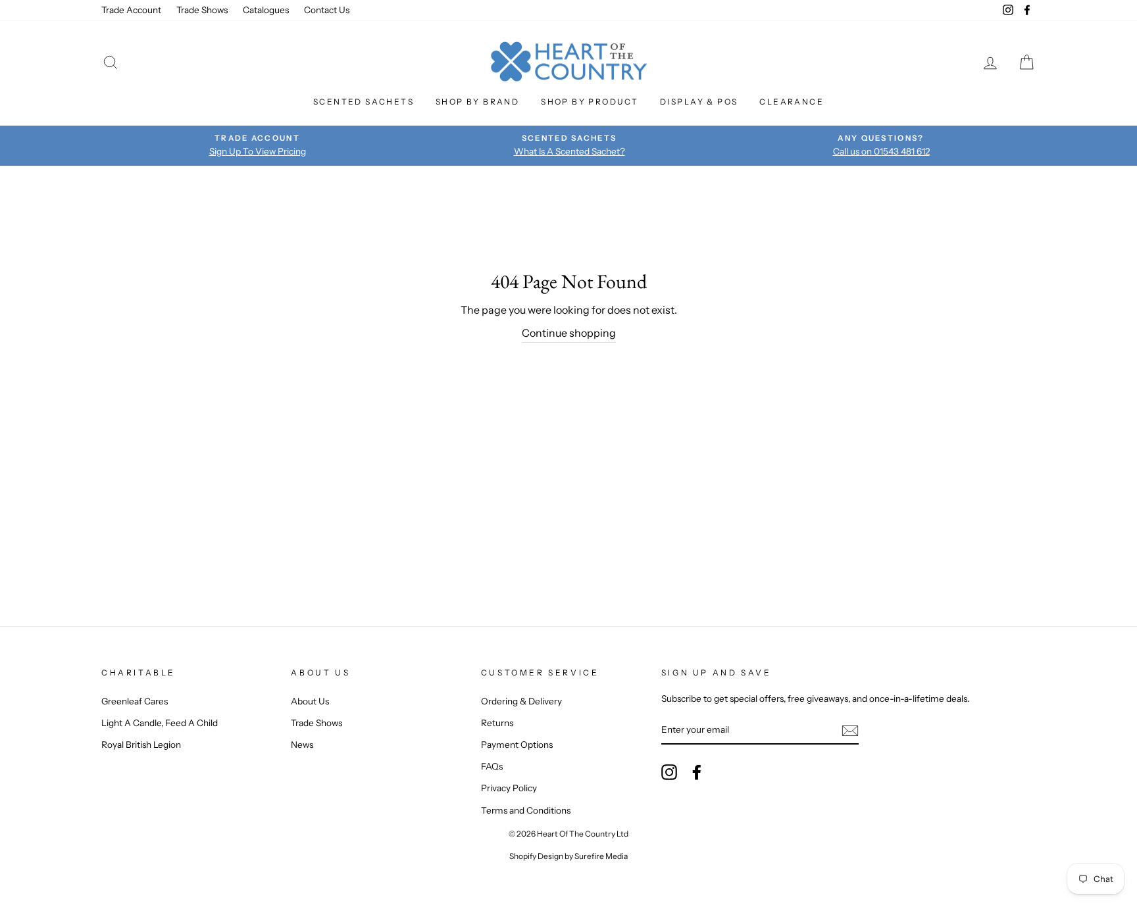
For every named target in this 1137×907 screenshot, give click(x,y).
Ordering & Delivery (521, 701)
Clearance (791, 102)
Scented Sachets (363, 102)
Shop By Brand (477, 102)
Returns (497, 723)
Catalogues (266, 10)
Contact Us (326, 10)
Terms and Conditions (525, 810)
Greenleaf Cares (134, 701)
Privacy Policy (509, 788)
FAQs (492, 766)
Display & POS (699, 102)
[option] (257, 145)
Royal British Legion (141, 744)
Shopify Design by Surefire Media (568, 856)
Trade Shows (202, 10)
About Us (310, 701)
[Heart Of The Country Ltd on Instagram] (669, 772)
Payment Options (517, 744)
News (302, 744)
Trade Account (131, 10)
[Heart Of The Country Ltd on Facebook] (697, 772)
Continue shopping (569, 332)
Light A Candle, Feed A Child (159, 723)
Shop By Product (589, 102)
